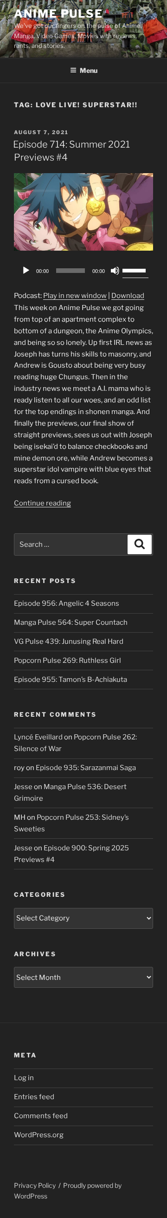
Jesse (23, 787)
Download (127, 296)
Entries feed (34, 1097)
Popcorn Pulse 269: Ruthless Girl (67, 660)
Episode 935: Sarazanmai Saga (86, 768)
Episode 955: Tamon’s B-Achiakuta (70, 679)
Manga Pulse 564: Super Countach (71, 622)
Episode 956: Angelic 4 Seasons (66, 603)
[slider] (135, 269)
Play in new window (75, 296)
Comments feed (41, 1116)
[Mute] (115, 270)
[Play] (26, 270)
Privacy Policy (35, 1185)
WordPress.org (39, 1135)
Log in (24, 1078)
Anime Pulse (58, 13)
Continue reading (42, 503)
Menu (88, 70)
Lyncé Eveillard (38, 737)
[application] (83, 270)
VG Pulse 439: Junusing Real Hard (68, 641)
